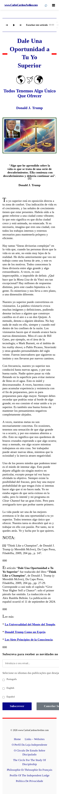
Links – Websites (35, 739)
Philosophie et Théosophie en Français (29, 769)
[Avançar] (20, 25)
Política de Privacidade (29, 781)
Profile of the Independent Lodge (29, 775)
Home (17, 739)
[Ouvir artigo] (14, 25)
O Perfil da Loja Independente (29, 744)
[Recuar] (7, 25)
